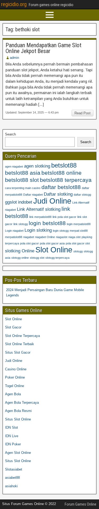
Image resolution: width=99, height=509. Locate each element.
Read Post (82, 113)
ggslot (11, 202)
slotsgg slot (37, 257)
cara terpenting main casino (22, 188)
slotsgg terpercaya (57, 257)
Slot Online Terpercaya (22, 336)
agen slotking (37, 166)
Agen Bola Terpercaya (22, 403)
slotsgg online (20, 257)
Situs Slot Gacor (17, 352)
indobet (25, 202)
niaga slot (74, 237)
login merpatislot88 (79, 224)
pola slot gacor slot (78, 243)
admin (14, 58)
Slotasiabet (13, 469)
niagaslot (61, 237)
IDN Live (11, 436)
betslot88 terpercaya (66, 180)
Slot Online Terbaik (19, 344)
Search (10, 134)
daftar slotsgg (82, 194)
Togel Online (14, 386)
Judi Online (52, 200)
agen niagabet (14, 166)
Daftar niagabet (33, 194)
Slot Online (53, 249)
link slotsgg (20, 224)
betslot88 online (61, 173)
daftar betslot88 (61, 187)
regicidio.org (14, 4)
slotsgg (78, 251)
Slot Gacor (13, 327)
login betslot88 (47, 223)
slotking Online (19, 250)
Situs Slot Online (18, 419)
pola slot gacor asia (52, 243)
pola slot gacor (29, 243)
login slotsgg (61, 230)
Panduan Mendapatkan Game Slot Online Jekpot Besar (43, 48)
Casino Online (15, 369)
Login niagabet (14, 230)
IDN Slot (11, 427)
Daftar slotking (58, 194)
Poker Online (15, 377)
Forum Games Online (80, 504)
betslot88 (64, 165)
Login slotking (38, 230)
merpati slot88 (79, 230)
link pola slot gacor (64, 216)
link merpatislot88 (40, 216)
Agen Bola (13, 394)
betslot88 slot (22, 180)
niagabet (28, 237)
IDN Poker (13, 444)
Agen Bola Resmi (18, 411)
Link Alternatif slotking (38, 209)
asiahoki (11, 486)
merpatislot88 (13, 237)
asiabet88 (12, 478)
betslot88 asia (22, 173)
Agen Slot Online (18, 453)
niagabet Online (45, 237)
